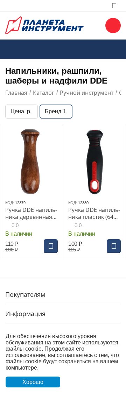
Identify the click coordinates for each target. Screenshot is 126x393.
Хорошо (32, 382)
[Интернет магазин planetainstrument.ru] (44, 25)
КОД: (9, 203)
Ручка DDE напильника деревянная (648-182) (31, 213)
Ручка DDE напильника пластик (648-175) (94, 213)
